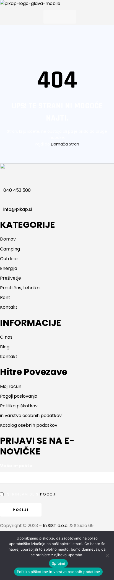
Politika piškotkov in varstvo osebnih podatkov (58, 571)
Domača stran (65, 144)
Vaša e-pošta (16, 466)
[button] (59, 17)
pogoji (48, 494)
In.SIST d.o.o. (55, 525)
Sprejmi (58, 563)
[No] (107, 555)
